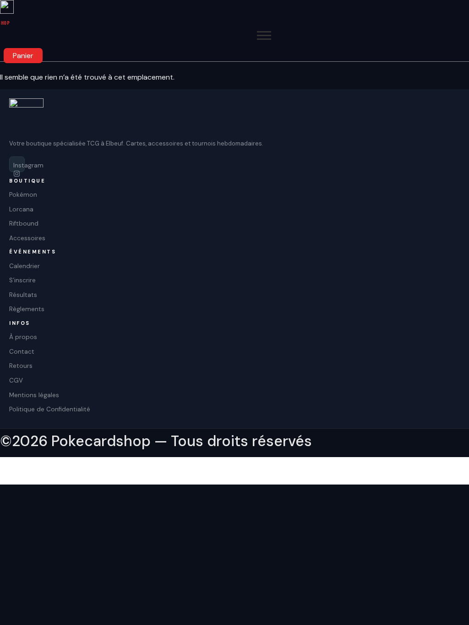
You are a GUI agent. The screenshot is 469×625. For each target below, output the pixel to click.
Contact (21, 352)
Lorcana (21, 209)
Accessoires (27, 238)
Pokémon (23, 195)
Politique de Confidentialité (49, 409)
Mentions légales (34, 395)
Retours (21, 366)
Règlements (26, 309)
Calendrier (24, 266)
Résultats (23, 295)
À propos (23, 337)
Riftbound (23, 223)
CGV (16, 380)
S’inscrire (22, 280)
